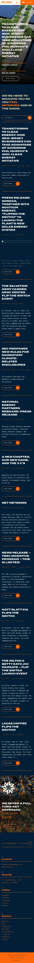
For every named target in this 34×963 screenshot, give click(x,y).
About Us (5, 921)
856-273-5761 (7, 867)
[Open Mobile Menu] (17, 2)
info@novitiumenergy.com (12, 864)
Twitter (5, 903)
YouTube (5, 905)
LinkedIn (5, 898)
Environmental (7, 931)
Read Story (10, 78)
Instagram (6, 900)
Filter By (9, 117)
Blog (3, 924)
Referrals (6, 937)
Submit (30, 843)
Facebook (5, 895)
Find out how (11, 824)
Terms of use (20, 957)
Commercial (6, 926)
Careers (5, 939)
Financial (6, 934)
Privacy (12, 957)
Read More (8, 183)
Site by (16, 960)
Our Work (5, 929)
